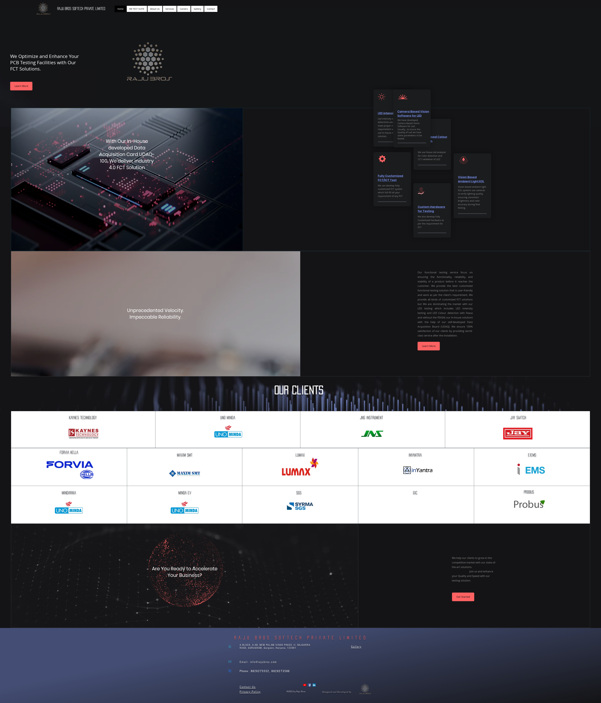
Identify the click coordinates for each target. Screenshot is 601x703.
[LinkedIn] (314, 685)
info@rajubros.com (263, 662)
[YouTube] (304, 685)
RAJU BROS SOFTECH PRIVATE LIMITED (81, 8)
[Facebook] (309, 685)
